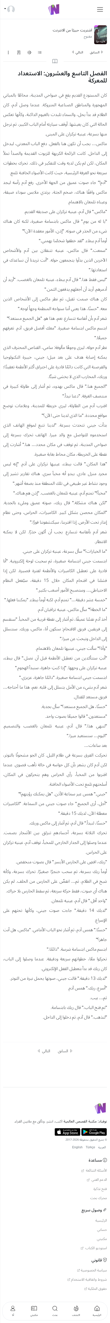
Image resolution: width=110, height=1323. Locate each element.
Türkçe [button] (90, 1147)
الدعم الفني (99, 1179)
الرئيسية (101, 1220)
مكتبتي (102, 1239)
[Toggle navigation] (100, 9)
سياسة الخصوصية (94, 1270)
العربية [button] (102, 1147)
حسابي (102, 1229)
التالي (79, 52)
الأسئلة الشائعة (96, 1170)
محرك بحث (98, 1198)
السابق (95, 52)
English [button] (77, 1147)
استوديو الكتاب (95, 1248)
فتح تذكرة (100, 1188)
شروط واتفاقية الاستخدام (89, 1279)
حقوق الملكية (97, 1288)
